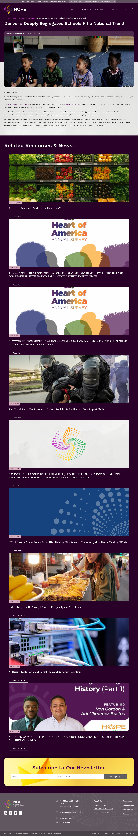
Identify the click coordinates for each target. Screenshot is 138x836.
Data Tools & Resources (103, 809)
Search (133, 9)
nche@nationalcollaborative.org (73, 812)
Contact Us (113, 9)
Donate (125, 9)
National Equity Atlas (72, 104)
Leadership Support (102, 805)
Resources (99, 9)
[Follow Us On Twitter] (5, 813)
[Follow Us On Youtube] (15, 813)
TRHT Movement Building (104, 812)
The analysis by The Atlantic (16, 104)
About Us (75, 9)
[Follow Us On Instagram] (20, 813)
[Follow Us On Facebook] (10, 813)
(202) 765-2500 (66, 818)
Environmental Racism (27, 18)
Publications (128, 805)
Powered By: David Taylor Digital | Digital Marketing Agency (112, 833)
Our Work (86, 9)
